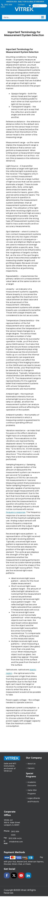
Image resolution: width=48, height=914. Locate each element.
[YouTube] (21, 875)
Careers (31, 768)
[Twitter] (14, 875)
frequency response (15, 512)
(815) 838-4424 (15, 838)
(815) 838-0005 (7, 5)
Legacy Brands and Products (34, 800)
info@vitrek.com (16, 841)
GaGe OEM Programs (32, 792)
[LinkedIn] (28, 875)
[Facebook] (7, 875)
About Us (31, 763)
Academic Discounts (32, 784)
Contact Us (21, 5)
